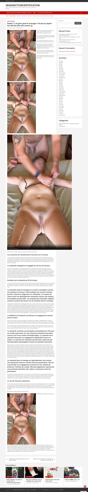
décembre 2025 (62, 73)
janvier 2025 (61, 89)
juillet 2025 (61, 80)
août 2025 (61, 79)
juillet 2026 (61, 62)
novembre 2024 (62, 92)
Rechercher (61, 20)
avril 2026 (61, 67)
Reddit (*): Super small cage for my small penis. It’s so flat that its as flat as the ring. (43, 459)
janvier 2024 (61, 107)
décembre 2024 (62, 91)
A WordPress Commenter (64, 51)
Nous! (34, 12)
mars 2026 (61, 68)
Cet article (45, 323)
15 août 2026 (28, 482)
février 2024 (61, 106)
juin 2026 (60, 64)
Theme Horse (45, 489)
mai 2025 (60, 83)
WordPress (61, 489)
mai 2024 (60, 101)
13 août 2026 (67, 481)
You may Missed (11, 465)
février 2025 (61, 88)
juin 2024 (60, 100)
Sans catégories (11, 21)
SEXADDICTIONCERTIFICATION (23, 5)
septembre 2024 (62, 95)
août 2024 (61, 97)
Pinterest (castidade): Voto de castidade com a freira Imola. (34, 480)
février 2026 (61, 70)
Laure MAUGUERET (19, 27)
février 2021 (61, 112)
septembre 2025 (62, 77)
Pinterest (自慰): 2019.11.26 (64, 41)
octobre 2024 (61, 94)
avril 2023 (61, 109)
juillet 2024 (61, 98)
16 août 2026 (9, 484)
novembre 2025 (62, 74)
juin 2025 (60, 82)
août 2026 (61, 61)
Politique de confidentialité (45, 12)
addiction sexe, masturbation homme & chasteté (19, 12)
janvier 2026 (61, 71)
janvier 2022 (61, 110)
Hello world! (73, 51)
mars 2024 (61, 104)
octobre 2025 (61, 76)
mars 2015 (61, 113)
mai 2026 (60, 65)
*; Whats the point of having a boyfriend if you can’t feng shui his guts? (19, 459)
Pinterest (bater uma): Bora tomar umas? (67, 39)
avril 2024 (61, 103)
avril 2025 (61, 85)
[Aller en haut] (85, 486)
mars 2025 (61, 86)
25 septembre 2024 (11, 27)
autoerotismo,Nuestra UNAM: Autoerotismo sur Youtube (70, 42)
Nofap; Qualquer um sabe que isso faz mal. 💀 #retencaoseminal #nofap (14, 481)
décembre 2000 (62, 115)
